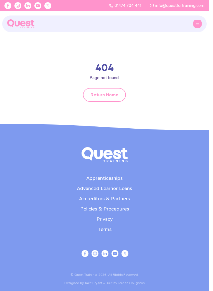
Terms (104, 229)
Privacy (105, 219)
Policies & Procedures (104, 209)
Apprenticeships (104, 178)
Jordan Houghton (131, 283)
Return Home (104, 94)
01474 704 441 (128, 5)
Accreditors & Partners (104, 199)
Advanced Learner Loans (104, 188)
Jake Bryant (93, 283)
